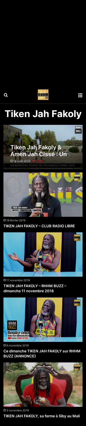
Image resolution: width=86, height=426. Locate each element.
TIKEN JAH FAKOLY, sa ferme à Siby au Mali (41, 416)
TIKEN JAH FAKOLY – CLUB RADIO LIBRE (39, 226)
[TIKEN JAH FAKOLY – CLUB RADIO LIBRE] (42, 194)
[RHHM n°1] (43, 94)
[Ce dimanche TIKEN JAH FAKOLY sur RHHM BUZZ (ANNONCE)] (42, 319)
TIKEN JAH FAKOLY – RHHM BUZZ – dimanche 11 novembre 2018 (34, 288)
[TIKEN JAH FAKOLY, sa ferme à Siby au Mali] (42, 384)
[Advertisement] (43, 43)
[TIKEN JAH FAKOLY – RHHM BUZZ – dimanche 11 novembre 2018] (42, 254)
